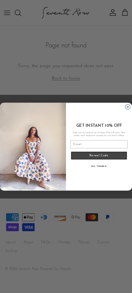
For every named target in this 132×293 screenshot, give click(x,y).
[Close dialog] (127, 106)
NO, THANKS (98, 166)
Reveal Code (98, 155)
